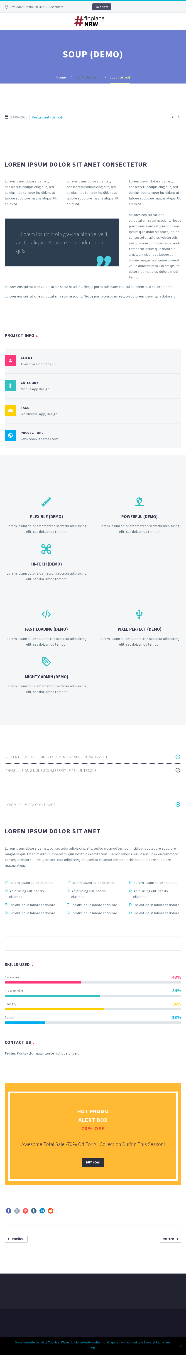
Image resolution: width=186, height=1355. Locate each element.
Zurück (18, 1239)
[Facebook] (8, 1211)
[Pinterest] (25, 1211)
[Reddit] (50, 1211)
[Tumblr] (34, 1211)
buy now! (93, 1162)
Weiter (168, 1239)
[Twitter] (17, 1211)
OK (93, 1348)
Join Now (101, 7)
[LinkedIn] (42, 1211)
